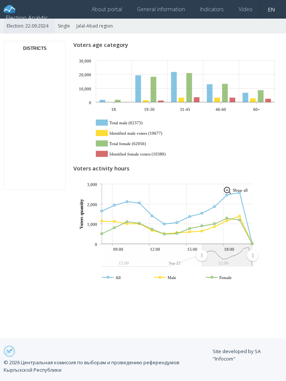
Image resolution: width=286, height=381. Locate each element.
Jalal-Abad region (94, 26)
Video (245, 9)
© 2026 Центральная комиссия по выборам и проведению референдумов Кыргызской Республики (91, 366)
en (271, 9)
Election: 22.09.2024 (27, 26)
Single (64, 26)
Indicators (212, 9)
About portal (107, 9)
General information (161, 9)
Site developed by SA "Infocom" (237, 355)
